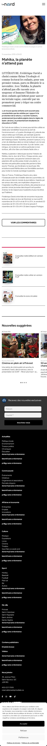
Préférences (23, 737)
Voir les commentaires (23, 222)
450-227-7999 (8, 687)
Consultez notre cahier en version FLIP (28, 276)
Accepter (23, 724)
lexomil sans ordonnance (12, 459)
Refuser (23, 730)
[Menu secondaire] (43, 4)
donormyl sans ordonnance (13, 454)
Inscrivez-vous (23, 422)
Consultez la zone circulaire (26, 296)
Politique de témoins (13, 743)
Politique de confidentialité (30, 743)
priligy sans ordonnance (12, 463)
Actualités (6, 332)
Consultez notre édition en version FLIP (29, 257)
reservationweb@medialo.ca (13, 690)
